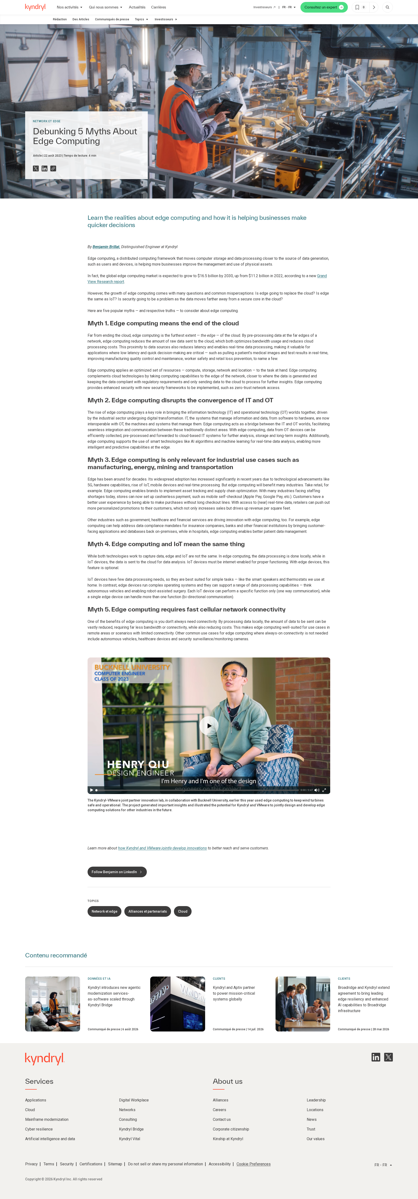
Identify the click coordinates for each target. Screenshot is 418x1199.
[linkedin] (376, 1057)
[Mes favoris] (373, 7)
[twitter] (388, 1057)
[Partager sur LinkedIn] (44, 168)
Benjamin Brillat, (106, 246)
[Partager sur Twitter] (36, 168)
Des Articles (81, 19)
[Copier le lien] (53, 168)
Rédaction (60, 19)
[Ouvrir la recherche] (387, 7)
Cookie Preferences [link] (254, 1164)
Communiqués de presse (112, 19)
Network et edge (47, 121)
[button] (209, 725)
